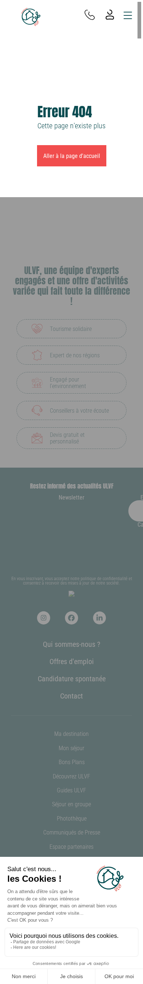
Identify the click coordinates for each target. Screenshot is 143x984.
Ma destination (71, 733)
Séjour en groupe (71, 804)
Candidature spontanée (72, 678)
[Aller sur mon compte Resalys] (109, 15)
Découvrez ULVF (71, 776)
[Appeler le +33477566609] (89, 15)
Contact (71, 695)
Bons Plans (72, 762)
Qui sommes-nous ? (71, 644)
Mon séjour (71, 748)
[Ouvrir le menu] (128, 15)
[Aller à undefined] (43, 617)
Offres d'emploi (72, 661)
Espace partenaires (72, 846)
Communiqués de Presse (71, 832)
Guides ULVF (71, 790)
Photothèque (72, 818)
